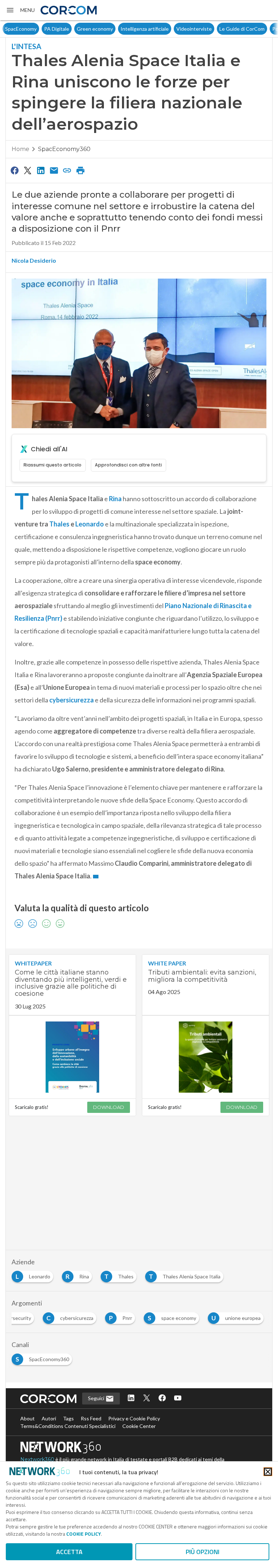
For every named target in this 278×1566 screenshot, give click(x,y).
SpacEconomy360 (64, 149)
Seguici (96, 1398)
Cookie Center (139, 1426)
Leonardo (89, 524)
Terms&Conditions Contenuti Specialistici (67, 1426)
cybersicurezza (71, 700)
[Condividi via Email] (54, 170)
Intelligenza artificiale (145, 29)
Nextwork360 (37, 1459)
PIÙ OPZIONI (202, 1552)
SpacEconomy (21, 29)
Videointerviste (194, 29)
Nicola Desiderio (34, 260)
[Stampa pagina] (80, 170)
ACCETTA (69, 1552)
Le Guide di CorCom (242, 29)
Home (20, 149)
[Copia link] (67, 170)
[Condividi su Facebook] (14, 170)
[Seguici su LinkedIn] (131, 1398)
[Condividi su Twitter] (27, 170)
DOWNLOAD (108, 1107)
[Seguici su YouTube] (177, 1398)
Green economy (95, 29)
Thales (59, 524)
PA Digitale (56, 29)
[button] (20, 10)
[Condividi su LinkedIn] (41, 170)
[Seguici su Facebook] (162, 1398)
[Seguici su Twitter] (146, 1398)
